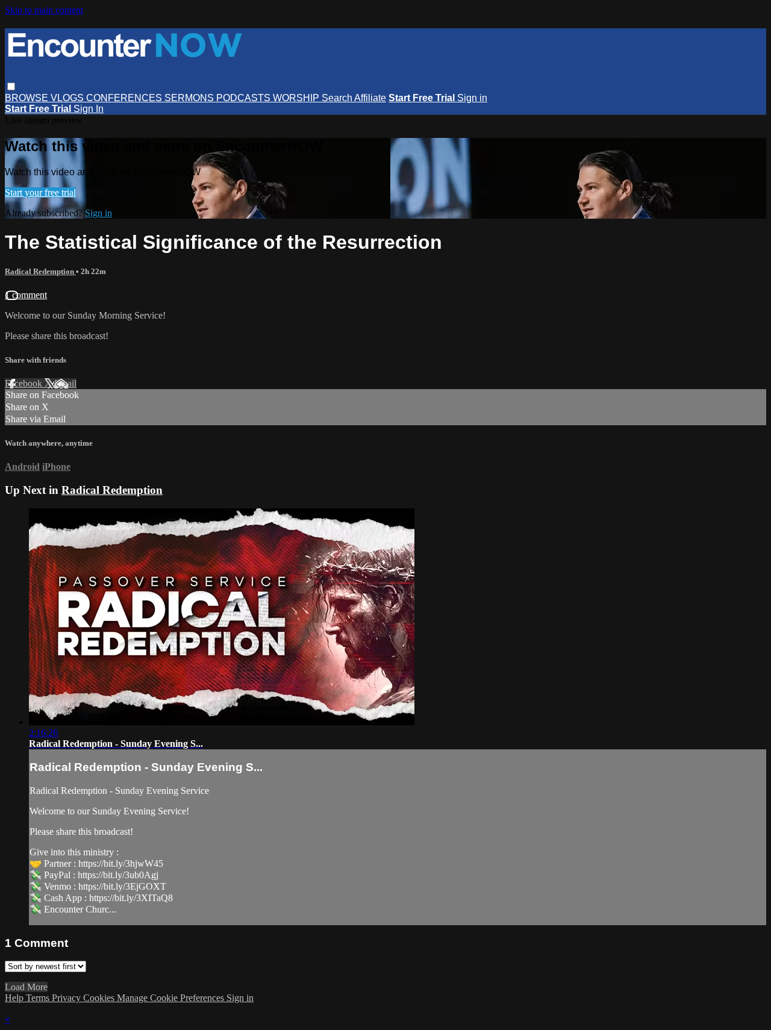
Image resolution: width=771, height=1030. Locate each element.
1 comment (26, 295)
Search (338, 98)
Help (15, 998)
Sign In (88, 109)
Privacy (67, 998)
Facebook (25, 383)
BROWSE (28, 98)
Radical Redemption (40, 271)
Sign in (472, 98)
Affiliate (370, 98)
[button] (11, 86)
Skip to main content (44, 10)
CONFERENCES (125, 98)
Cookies (100, 998)
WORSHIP (297, 98)
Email (65, 383)
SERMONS (190, 98)
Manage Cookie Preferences (171, 998)
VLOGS (68, 98)
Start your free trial (40, 192)
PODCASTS (244, 98)
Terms (39, 998)
